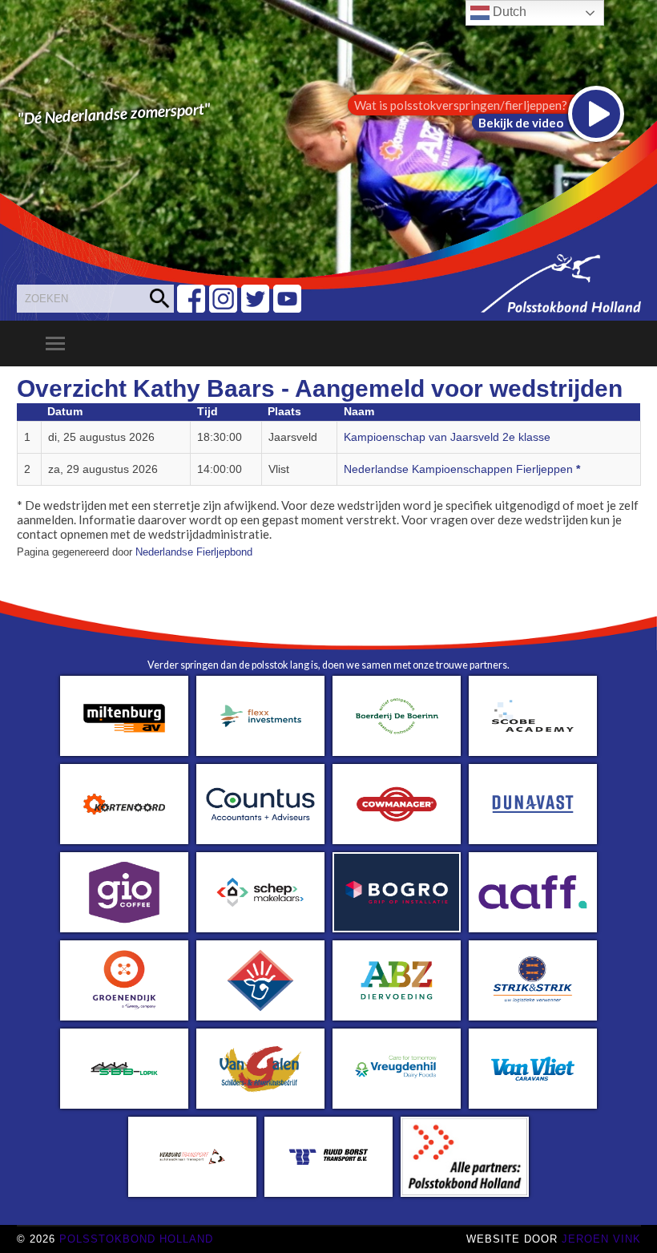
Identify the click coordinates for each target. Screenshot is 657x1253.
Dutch (508, 11)
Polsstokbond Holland (136, 1239)
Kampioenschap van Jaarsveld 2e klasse (447, 437)
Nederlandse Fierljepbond (193, 552)
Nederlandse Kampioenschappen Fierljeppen (462, 469)
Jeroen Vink (601, 1239)
